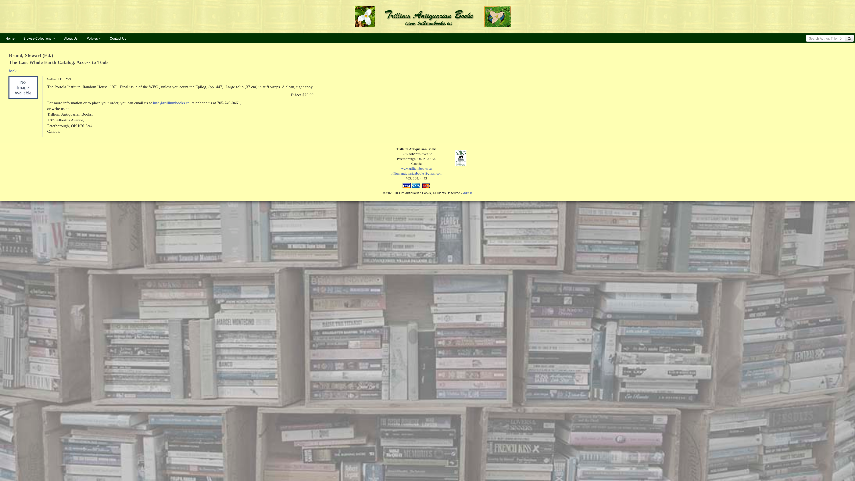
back (12, 71)
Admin (467, 193)
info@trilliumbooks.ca (171, 103)
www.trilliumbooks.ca (416, 168)
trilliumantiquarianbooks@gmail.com (416, 173)
